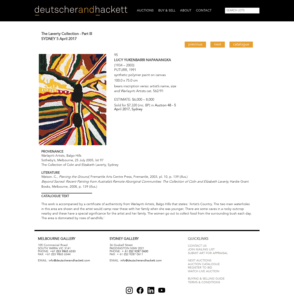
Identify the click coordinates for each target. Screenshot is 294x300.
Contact (204, 10)
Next (217, 44)
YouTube (161, 290)
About (185, 10)
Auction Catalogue (204, 264)
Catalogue (241, 44)
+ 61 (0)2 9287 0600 (135, 251)
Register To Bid (200, 267)
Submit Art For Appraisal (208, 253)
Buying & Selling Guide (206, 278)
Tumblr (150, 290)
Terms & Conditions (204, 282)
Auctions (145, 10)
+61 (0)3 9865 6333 (63, 251)
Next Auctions (199, 260)
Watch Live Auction (203, 271)
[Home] (80, 11)
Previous (195, 44)
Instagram (129, 290)
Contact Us (197, 246)
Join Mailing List (201, 249)
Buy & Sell (166, 10)
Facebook (140, 290)
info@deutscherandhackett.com (69, 260)
